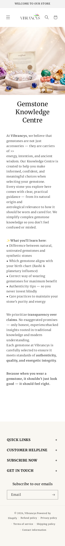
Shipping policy (46, 524)
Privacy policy (49, 518)
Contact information (34, 530)
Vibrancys (30, 513)
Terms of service (23, 524)
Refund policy (29, 518)
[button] (8, 17)
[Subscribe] (53, 494)
